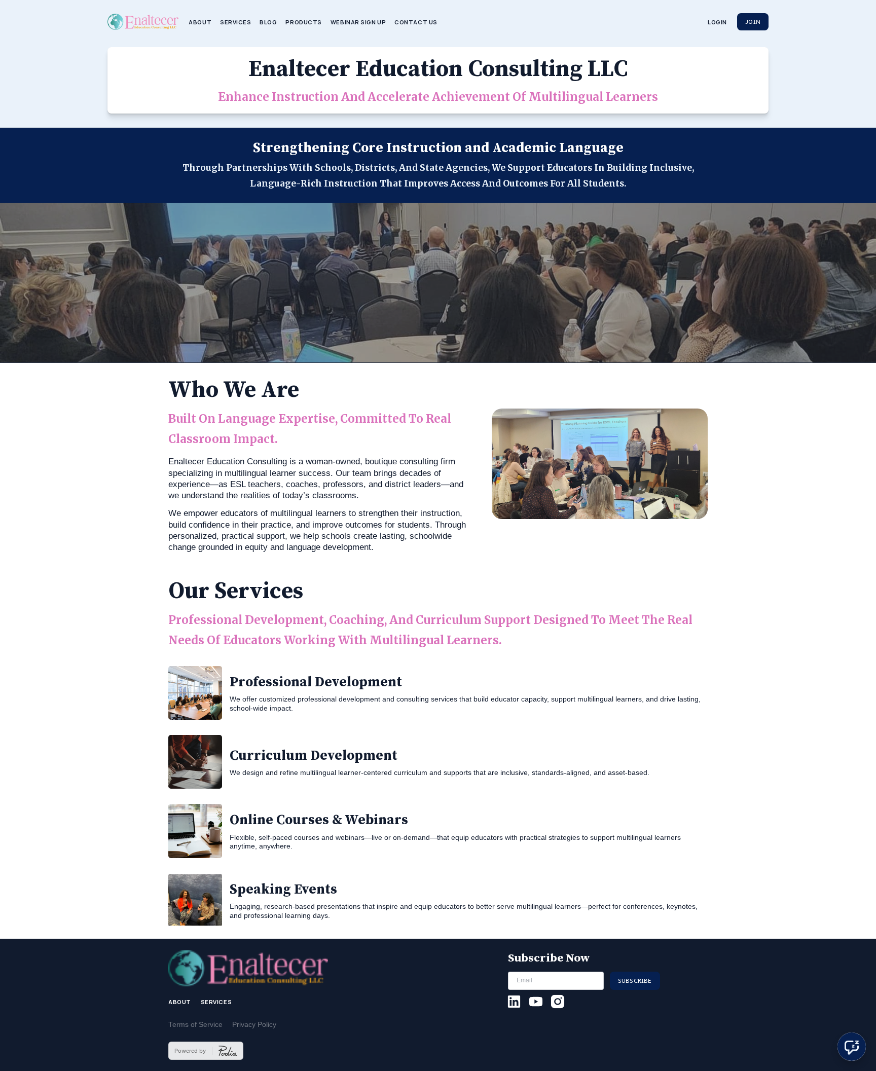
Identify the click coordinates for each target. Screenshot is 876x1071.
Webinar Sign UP (358, 22)
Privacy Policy (254, 1024)
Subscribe (635, 980)
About (200, 22)
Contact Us (415, 22)
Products (303, 22)
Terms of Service (195, 1024)
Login (717, 22)
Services (235, 22)
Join (752, 21)
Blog (268, 22)
